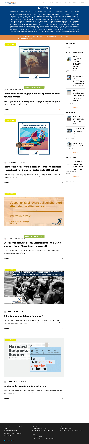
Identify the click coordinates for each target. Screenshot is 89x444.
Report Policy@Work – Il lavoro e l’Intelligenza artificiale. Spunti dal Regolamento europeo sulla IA (78, 80)
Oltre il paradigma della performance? (23, 316)
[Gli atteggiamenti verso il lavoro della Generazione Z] (69, 144)
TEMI (66, 2)
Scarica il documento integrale (34, 87)
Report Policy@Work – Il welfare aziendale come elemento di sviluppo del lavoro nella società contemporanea (78, 96)
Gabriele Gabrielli (12, 311)
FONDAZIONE (72, 2)
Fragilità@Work (37, 36)
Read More (6, 109)
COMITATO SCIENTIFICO (56, 2)
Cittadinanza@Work (51, 36)
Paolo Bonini (69, 87)
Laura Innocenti (12, 162)
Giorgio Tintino (12, 89)
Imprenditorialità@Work (24, 38)
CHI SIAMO (44, 2)
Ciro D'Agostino (70, 148)
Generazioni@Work (24, 36)
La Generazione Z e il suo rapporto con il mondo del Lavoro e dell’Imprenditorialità (78, 132)
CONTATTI (81, 2)
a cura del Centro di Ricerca (16, 381)
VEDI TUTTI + (76, 107)
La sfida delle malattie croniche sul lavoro (25, 386)
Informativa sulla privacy (9, 440)
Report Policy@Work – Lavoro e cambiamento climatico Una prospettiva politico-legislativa (77, 62)
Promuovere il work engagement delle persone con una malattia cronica (78, 120)
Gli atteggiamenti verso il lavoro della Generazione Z (78, 144)
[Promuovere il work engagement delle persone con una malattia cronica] (69, 119)
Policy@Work (64, 36)
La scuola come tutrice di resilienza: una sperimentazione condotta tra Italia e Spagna (78, 165)
